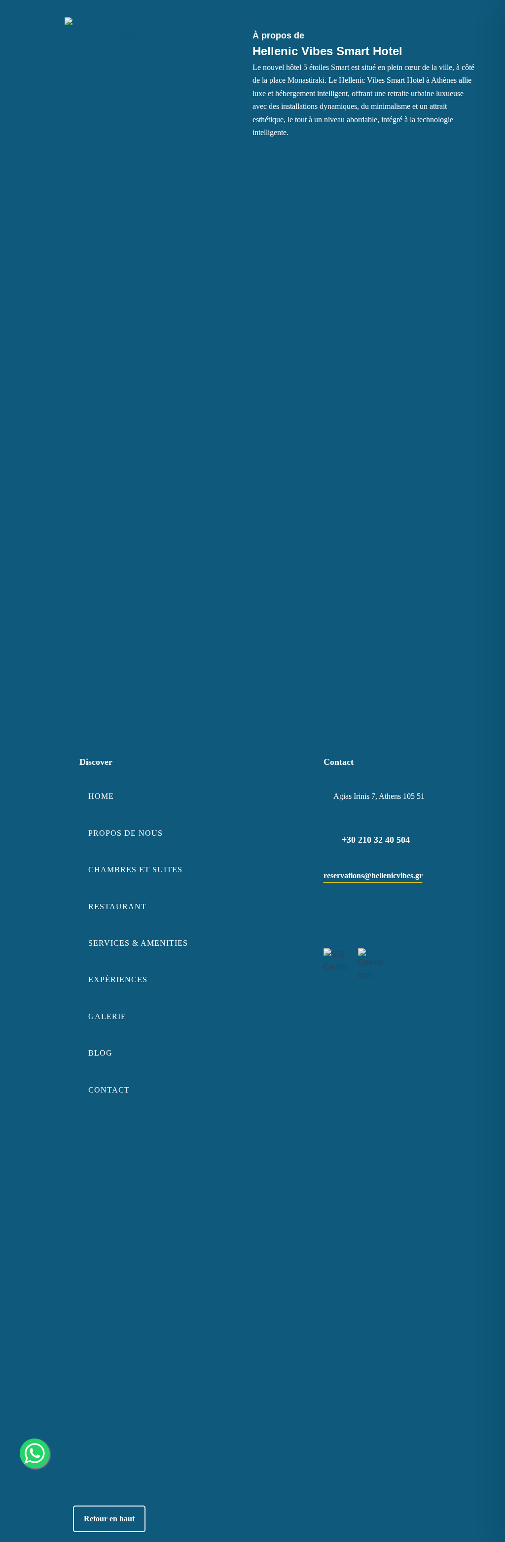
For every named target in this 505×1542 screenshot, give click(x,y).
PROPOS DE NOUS (125, 833)
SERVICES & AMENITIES (138, 943)
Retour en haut (109, 1518)
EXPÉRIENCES (117, 979)
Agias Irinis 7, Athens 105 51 (379, 796)
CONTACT (109, 1090)
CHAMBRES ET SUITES (135, 869)
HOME (101, 796)
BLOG (100, 1053)
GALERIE (107, 1016)
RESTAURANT (117, 906)
